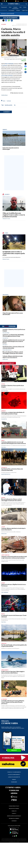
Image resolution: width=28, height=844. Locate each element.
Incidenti (18, 10)
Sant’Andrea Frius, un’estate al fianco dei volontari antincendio (13, 347)
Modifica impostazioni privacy (14, 815)
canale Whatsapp (23, 59)
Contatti (14, 813)
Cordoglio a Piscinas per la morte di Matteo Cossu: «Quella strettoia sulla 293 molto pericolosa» (12, 702)
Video (10, 7)
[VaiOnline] (14, 797)
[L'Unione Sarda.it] (14, 3)
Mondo (24, 7)
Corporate (14, 820)
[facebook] (4, 1)
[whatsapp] (6, 1)
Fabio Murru (5, 344)
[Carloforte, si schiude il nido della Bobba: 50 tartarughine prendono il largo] (14, 400)
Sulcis (4, 100)
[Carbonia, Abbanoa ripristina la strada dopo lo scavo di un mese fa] (14, 516)
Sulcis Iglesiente (10, 18)
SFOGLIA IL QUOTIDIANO (7, 13)
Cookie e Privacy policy (14, 806)
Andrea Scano (4, 95)
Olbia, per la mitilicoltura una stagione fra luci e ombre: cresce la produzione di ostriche (14, 214)
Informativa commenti (14, 818)
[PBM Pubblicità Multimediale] (14, 800)
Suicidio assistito (8, 105)
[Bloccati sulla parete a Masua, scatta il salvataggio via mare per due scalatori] (14, 487)
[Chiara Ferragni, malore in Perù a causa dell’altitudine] (14, 303)
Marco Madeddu (9, 63)
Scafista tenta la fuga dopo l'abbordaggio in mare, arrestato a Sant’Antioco (12, 672)
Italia (20, 7)
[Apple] (14, 829)
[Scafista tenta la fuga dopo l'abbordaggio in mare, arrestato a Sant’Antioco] (14, 659)
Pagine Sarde (14, 781)
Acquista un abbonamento (14, 774)
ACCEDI (25, 1)
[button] (3, 20)
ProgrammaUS (4, 7)
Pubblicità (14, 810)
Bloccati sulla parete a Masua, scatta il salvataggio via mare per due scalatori (13, 352)
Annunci (14, 779)
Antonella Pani (5, 338)
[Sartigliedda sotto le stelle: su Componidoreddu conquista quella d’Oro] (14, 242)
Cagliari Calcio (25, 10)
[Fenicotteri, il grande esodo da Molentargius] (14, 138)
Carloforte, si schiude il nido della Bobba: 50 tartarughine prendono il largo (13, 335)
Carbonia (4, 65)
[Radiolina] (14, 764)
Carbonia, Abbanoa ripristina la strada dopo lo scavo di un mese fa (13, 356)
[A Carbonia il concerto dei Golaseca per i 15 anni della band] (14, 603)
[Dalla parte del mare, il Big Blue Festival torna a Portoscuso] (14, 572)
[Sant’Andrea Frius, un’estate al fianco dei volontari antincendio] (14, 456)
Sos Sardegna (11, 10)
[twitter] (2, 1)
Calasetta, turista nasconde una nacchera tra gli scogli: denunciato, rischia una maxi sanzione (14, 557)
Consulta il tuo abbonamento (14, 772)
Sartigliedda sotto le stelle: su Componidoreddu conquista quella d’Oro (14, 253)
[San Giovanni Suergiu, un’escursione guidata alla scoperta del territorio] (14, 633)
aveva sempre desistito (7, 75)
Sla (14, 105)
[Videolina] (14, 758)
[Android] (14, 832)
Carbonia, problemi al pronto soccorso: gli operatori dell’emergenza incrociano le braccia (13, 341)
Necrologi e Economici (14, 808)
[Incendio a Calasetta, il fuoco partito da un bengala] (14, 373)
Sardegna (15, 7)
